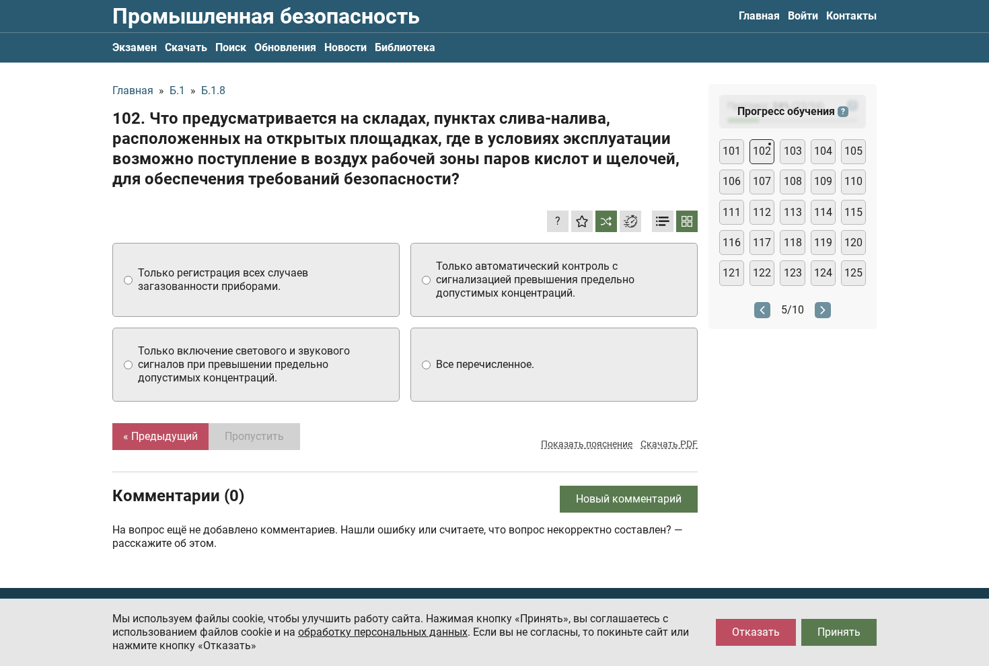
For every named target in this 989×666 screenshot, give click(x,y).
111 (732, 212)
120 (853, 242)
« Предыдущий (160, 436)
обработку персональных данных (383, 632)
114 (823, 212)
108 (793, 181)
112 (762, 212)
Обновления (285, 47)
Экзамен (134, 47)
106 (732, 181)
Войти (803, 15)
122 (762, 272)
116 (732, 242)
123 (793, 272)
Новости (345, 47)
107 (762, 181)
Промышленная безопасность (266, 16)
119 (823, 242)
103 (793, 151)
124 (823, 272)
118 (793, 242)
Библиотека (405, 47)
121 (732, 272)
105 (853, 151)
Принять (838, 632)
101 (732, 151)
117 (762, 242)
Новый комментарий (629, 498)
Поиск (230, 47)
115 (853, 212)
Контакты (851, 15)
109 (823, 181)
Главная (759, 15)
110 (853, 181)
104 (823, 151)
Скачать (186, 47)
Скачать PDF (669, 444)
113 (793, 212)
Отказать (756, 632)
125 (853, 272)
